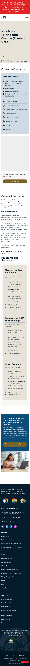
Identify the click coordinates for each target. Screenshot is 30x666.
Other (3, 580)
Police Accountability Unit (9, 569)
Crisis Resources (6, 588)
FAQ (2, 584)
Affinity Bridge (18, 663)
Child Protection (6, 558)
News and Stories (6, 619)
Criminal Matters (6, 562)
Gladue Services (6, 566)
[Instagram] (15, 526)
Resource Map (5, 536)
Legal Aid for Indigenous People (11, 573)
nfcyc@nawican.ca (14, 394)
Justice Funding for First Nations (11, 547)
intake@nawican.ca (14, 307)
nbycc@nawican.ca (11, 91)
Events (3, 623)
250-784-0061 (9, 88)
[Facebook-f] (2, 526)
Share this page (22, 61)
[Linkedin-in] (11, 526)
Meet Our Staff (6, 603)
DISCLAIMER (19, 655)
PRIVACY (9, 655)
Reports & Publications (8, 610)
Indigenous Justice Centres (9, 540)
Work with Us (5, 606)
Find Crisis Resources (16, 10)
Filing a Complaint (7, 577)
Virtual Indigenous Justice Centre (11, 543)
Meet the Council (6, 599)
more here (21, 493)
